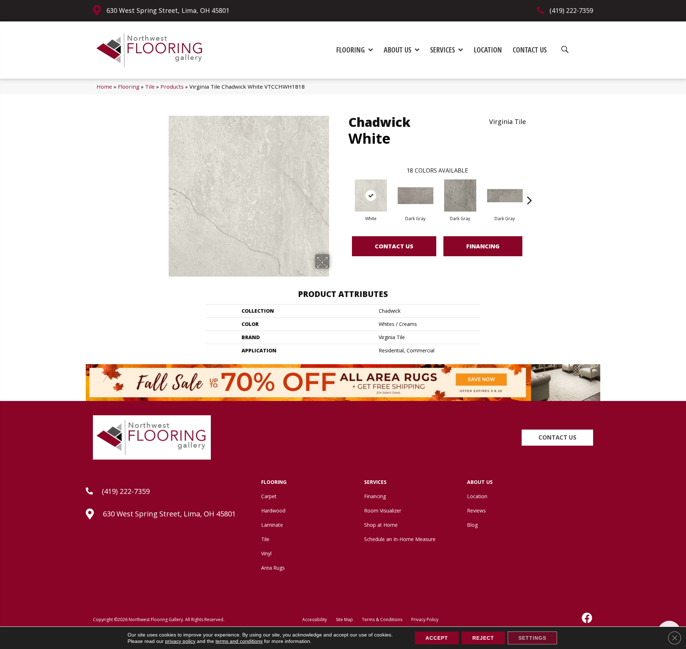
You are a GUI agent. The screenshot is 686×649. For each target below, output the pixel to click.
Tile (150, 86)
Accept (437, 638)
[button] (557, 438)
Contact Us (394, 246)
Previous (344, 189)
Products (172, 86)
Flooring (128, 86)
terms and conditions (239, 641)
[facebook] (587, 618)
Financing (482, 246)
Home (104, 86)
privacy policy (180, 641)
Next (529, 189)
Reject (483, 638)
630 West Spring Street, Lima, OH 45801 (167, 10)
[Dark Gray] (415, 195)
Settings (532, 638)
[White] (371, 195)
